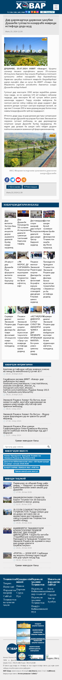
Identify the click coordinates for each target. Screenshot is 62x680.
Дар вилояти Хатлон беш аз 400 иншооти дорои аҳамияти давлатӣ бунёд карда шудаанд (10, 234)
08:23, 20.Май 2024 (12, 395)
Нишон (20, 586)
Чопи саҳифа (14, 187)
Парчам (20, 589)
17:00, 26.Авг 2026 (22, 492)
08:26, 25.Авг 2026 (22, 560)
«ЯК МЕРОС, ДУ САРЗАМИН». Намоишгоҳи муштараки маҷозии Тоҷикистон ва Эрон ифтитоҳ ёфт (24, 274)
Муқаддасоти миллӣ (23, 580)
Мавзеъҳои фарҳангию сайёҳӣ (54, 582)
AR (19, 12)
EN (15, 12)
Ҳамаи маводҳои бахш (27, 440)
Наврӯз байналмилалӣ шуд (39, 609)
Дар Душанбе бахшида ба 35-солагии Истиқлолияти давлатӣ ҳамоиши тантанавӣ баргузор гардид (24, 231)
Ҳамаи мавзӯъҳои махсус (26, 471)
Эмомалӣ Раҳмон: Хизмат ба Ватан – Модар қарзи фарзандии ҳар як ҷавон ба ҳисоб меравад (26, 416)
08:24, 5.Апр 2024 (12, 409)
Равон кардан (30, 187)
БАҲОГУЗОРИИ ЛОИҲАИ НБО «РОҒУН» (21, 468)
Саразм (52, 595)
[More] (23, 179)
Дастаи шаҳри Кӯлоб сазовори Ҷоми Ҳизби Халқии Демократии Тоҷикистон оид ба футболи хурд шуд (49, 234)
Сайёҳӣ (7, 596)
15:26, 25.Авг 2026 (22, 523)
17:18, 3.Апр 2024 (12, 421)
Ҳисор (51, 598)
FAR (23, 12)
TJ (8, 12)
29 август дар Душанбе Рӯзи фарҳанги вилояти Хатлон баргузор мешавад (9, 272)
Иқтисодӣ (8, 587)
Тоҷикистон (9, 579)
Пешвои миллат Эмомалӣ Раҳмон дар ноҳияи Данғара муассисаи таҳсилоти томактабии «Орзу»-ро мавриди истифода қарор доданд (23, 333)
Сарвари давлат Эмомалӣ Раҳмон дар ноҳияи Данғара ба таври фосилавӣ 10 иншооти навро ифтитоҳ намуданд (10, 331)
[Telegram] (12, 179)
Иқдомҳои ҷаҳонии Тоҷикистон (37, 582)
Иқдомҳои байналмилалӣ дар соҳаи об (39, 592)
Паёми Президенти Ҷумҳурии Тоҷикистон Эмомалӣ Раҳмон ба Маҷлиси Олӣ (22, 457)
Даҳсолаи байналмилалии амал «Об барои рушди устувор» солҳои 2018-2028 (26, 463)
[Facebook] (7, 179)
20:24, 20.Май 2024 (12, 374)
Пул (18, 596)
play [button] (43, 12)
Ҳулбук (52, 601)
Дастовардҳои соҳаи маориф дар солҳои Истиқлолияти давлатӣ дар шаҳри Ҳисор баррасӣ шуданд (37, 232)
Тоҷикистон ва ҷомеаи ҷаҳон (9, 602)
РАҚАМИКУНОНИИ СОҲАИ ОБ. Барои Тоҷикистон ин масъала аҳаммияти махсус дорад (29, 499)
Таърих (7, 583)
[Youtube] (18, 179)
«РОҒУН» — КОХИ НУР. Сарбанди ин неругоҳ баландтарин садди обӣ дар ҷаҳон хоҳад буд (30, 555)
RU (12, 12)
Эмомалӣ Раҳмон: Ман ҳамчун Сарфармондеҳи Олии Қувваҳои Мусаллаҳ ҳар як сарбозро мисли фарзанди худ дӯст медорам (25, 429)
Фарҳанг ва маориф (9, 591)
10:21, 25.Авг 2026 (22, 548)
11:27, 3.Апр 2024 (12, 435)
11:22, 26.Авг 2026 (22, 504)
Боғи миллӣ (51, 590)
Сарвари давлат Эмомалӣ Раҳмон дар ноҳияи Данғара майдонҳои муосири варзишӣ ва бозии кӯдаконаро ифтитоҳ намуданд (49, 332)
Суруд (19, 593)
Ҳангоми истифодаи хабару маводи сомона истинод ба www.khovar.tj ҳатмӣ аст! (26, 370)
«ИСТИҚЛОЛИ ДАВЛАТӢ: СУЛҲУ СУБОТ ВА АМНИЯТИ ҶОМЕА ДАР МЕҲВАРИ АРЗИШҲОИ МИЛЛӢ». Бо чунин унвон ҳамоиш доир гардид (37, 335)
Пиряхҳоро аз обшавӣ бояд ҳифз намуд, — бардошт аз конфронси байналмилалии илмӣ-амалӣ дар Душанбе (30, 486)
